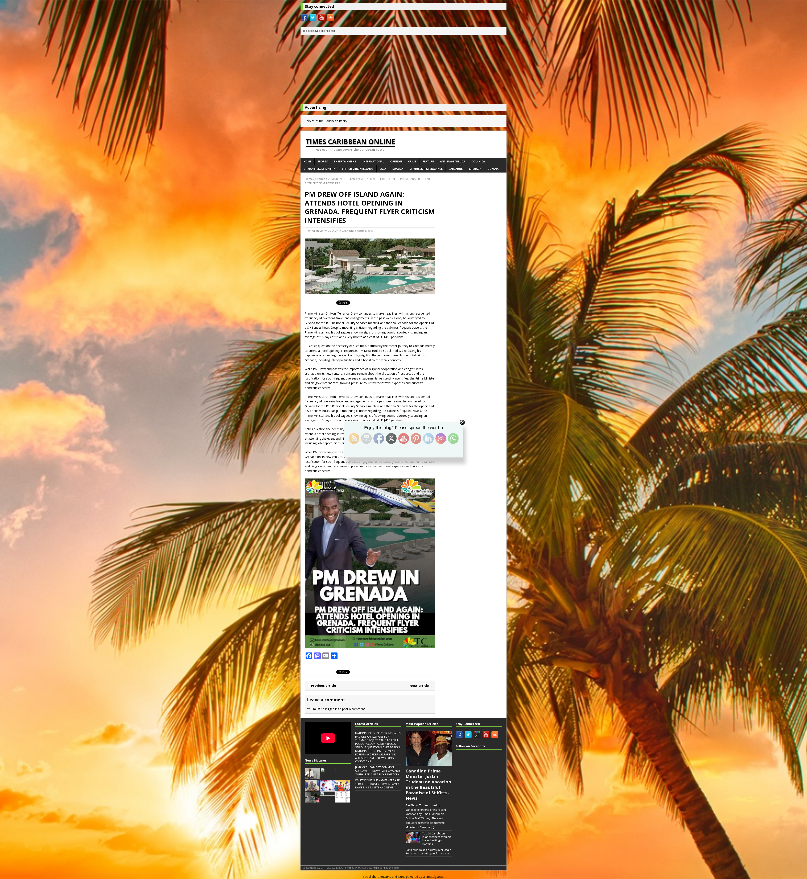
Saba (383, 169)
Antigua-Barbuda (452, 161)
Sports (323, 161)
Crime (412, 161)
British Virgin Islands (357, 169)
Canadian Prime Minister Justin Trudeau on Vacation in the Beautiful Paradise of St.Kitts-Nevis (428, 784)
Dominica (478, 161)
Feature (428, 161)
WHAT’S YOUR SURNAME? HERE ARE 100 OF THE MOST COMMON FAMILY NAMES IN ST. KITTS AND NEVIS (377, 783)
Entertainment (345, 161)
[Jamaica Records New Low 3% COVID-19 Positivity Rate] (327, 788)
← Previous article (321, 685)
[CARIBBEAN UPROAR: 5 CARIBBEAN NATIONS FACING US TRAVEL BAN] (342, 800)
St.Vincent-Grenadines (426, 169)
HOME (307, 161)
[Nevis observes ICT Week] (312, 777)
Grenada (475, 169)
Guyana (493, 169)
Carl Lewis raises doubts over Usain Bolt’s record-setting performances (428, 851)
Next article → (421, 685)
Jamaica (397, 169)
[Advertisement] (403, 70)
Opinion (396, 161)
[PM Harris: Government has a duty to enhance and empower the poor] (342, 788)
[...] (432, 827)
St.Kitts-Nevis (364, 231)
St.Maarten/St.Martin (320, 169)
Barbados (456, 169)
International (373, 161)
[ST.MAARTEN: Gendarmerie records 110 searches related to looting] (312, 800)
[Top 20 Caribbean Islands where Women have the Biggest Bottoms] (413, 840)
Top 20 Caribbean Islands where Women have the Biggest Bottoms (436, 839)
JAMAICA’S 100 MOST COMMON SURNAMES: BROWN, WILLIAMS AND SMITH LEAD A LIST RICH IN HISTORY (377, 770)
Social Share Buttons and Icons (384, 877)
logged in (331, 709)
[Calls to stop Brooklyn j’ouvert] (328, 777)
